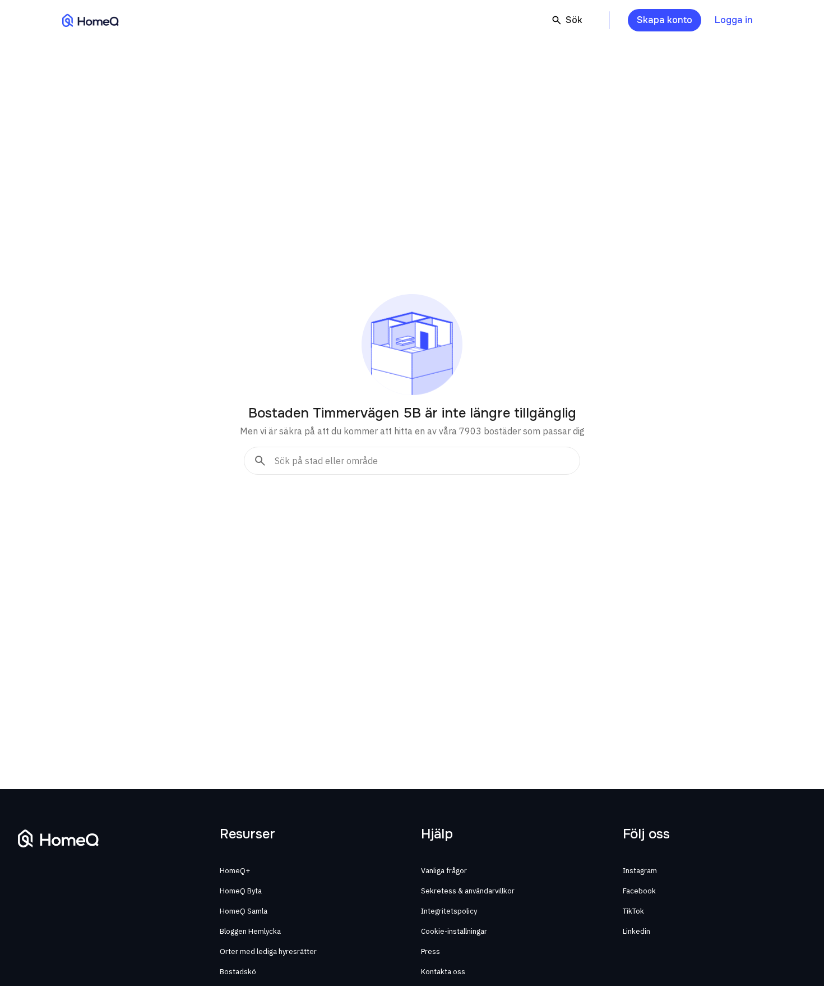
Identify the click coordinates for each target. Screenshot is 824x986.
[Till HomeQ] (90, 20)
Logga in (734, 20)
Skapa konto (664, 20)
